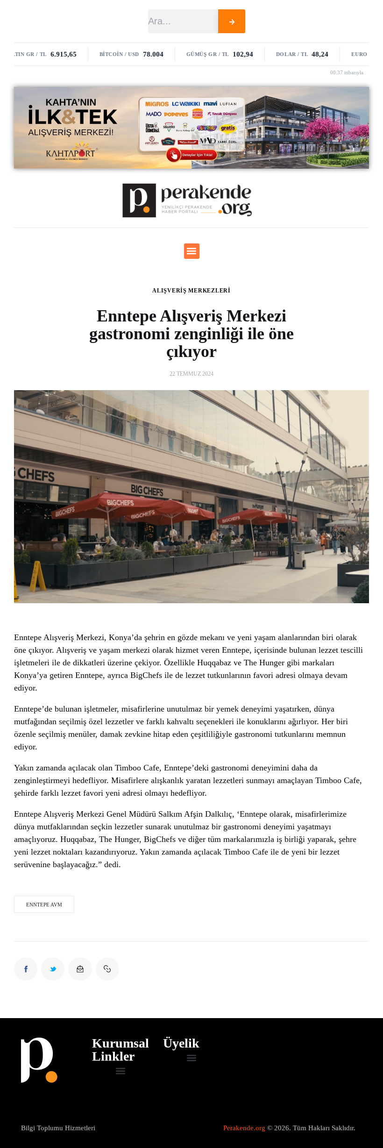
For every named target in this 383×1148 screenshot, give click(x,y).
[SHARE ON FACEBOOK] (25, 969)
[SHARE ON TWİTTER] (52, 969)
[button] (191, 251)
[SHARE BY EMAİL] (80, 969)
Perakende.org (244, 1128)
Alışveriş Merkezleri (191, 290)
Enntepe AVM (44, 904)
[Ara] (232, 21)
